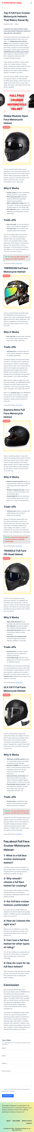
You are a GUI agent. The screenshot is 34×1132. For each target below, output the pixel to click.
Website (4, 1063)
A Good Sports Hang (11, 3)
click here (19, 263)
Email (4, 1056)
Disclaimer (16, 1121)
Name (4, 1048)
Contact (29, 1123)
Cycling (16, 24)
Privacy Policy (27, 1121)
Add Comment (6, 1071)
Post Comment (8, 1095)
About (8, 1121)
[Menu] (31, 2)
